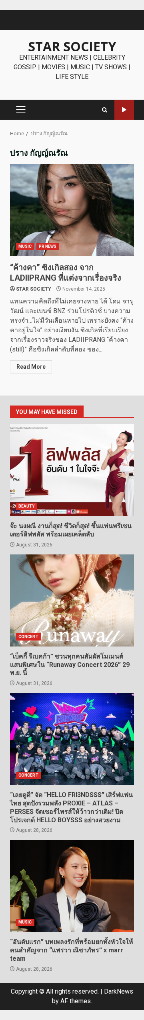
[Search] (104, 110)
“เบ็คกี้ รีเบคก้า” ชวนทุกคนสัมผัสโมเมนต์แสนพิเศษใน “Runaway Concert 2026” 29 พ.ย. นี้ (72, 600)
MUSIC (25, 246)
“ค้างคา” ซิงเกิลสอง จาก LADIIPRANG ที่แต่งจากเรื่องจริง (72, 210)
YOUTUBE (124, 110)
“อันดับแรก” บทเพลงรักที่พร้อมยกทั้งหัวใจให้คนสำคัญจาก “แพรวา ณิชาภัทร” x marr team (72, 886)
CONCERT (28, 636)
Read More (31, 366)
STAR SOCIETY (72, 46)
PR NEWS (48, 246)
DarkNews (118, 991)
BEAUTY (26, 506)
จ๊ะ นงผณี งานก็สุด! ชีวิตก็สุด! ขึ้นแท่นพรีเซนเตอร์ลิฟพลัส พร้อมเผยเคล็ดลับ (72, 470)
